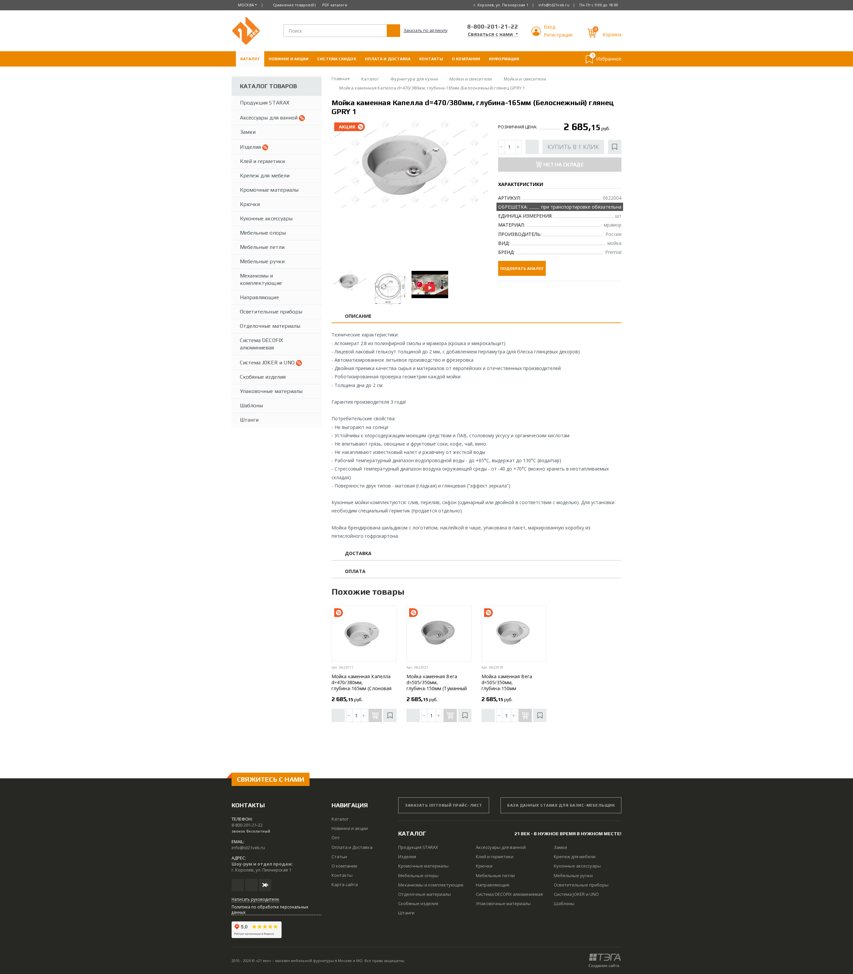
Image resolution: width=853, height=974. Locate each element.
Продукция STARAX (265, 102)
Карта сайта (345, 884)
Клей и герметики (262, 161)
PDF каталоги (334, 4)
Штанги (249, 420)
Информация (504, 59)
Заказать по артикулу (425, 30)
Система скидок (336, 59)
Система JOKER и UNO (268, 362)
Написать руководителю (255, 899)
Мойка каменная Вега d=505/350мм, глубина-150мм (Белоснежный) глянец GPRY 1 (507, 688)
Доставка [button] (358, 553)
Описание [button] (358, 316)
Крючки (250, 204)
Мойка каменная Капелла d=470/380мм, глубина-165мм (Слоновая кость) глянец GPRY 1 (362, 685)
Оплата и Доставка (388, 59)
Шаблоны (251, 405)
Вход (549, 27)
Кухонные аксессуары (266, 218)
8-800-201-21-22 (492, 26)
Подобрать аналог (522, 268)
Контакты (431, 59)
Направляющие (259, 297)
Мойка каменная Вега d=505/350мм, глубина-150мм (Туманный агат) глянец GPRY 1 (437, 685)
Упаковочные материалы (271, 391)
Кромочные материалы (269, 190)
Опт (336, 838)
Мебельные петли (262, 247)
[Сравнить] (532, 147)
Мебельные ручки (262, 261)
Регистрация (558, 35)
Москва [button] (246, 4)
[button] (537, 34)
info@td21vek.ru (553, 4)
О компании (466, 59)
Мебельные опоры (263, 233)
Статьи (339, 857)
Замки (248, 132)
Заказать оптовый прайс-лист (443, 805)
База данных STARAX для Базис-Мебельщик (561, 805)
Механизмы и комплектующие (261, 279)
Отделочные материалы (270, 326)
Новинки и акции (289, 59)
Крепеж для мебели (265, 175)
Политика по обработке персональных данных (270, 909)
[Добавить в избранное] (614, 147)
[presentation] (342, 193)
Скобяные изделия (263, 377)
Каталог (250, 59)
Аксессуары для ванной (269, 117)
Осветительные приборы (271, 311)
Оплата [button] (355, 571)
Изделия (251, 147)
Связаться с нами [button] (491, 34)
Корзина (611, 34)
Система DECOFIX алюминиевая (261, 344)
